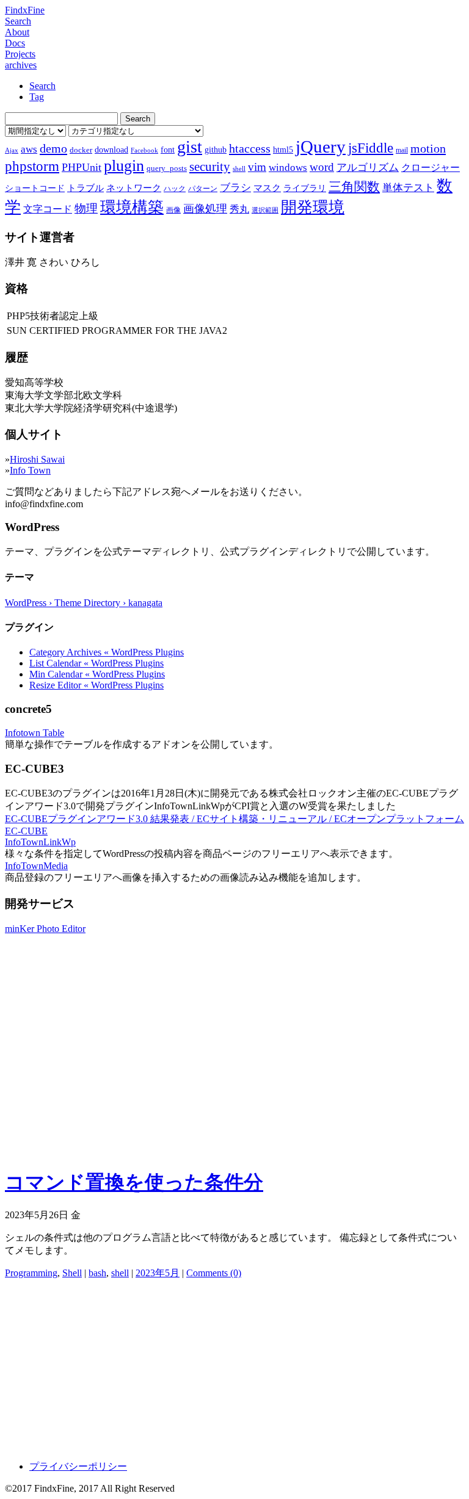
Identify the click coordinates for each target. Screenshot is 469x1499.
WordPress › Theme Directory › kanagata (83, 603)
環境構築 (132, 207)
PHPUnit (81, 167)
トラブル (85, 188)
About (17, 32)
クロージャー (430, 167)
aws (29, 149)
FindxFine (25, 10)
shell (239, 168)
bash (97, 1273)
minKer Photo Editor (45, 928)
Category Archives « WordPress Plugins (106, 652)
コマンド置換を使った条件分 (134, 1182)
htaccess (250, 148)
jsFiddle (370, 148)
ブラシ (235, 187)
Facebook (144, 150)
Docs (15, 43)
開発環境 (312, 207)
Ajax (11, 150)
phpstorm (32, 166)
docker (81, 149)
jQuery (321, 146)
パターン (202, 188)
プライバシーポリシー (78, 1466)
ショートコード (35, 188)
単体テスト (408, 187)
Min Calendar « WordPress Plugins (97, 674)
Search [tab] (42, 86)
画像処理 (205, 209)
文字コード (47, 209)
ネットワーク (133, 188)
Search (18, 21)
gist (189, 146)
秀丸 (239, 209)
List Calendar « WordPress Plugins (96, 663)
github (216, 149)
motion (428, 148)
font (168, 149)
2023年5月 (158, 1273)
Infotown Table (34, 733)
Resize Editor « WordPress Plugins (96, 685)
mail (402, 150)
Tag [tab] (36, 97)
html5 (283, 149)
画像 (173, 210)
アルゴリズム (367, 167)
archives (21, 65)
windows (288, 167)
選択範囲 (265, 210)
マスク (267, 188)
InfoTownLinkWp (40, 842)
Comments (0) (213, 1273)
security (209, 166)
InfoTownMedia (36, 866)
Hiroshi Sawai (37, 459)
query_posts (167, 168)
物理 (86, 208)
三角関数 (354, 186)
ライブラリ (304, 188)
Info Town (30, 470)
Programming (31, 1273)
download (111, 149)
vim (257, 167)
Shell (72, 1273)
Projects (20, 54)
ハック (175, 188)
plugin (124, 166)
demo (53, 148)
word (322, 167)
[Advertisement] (234, 1071)
